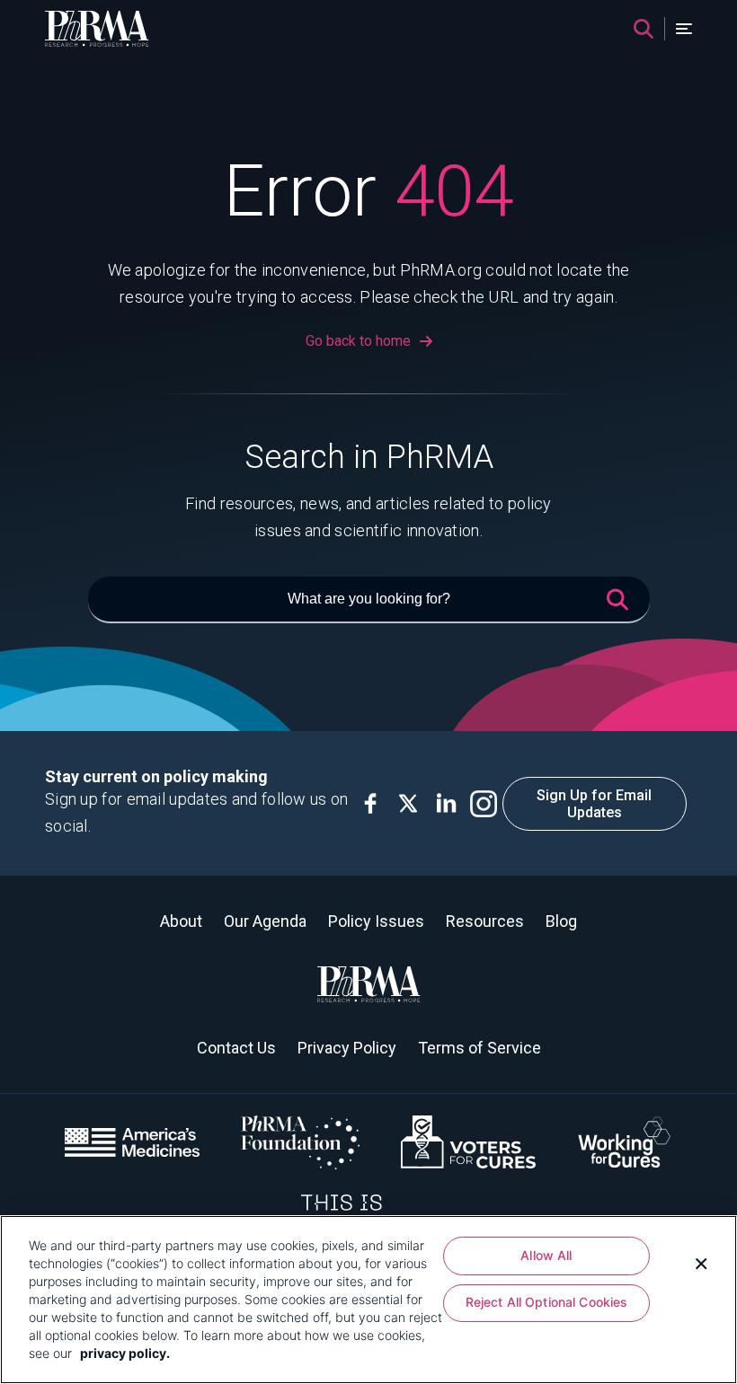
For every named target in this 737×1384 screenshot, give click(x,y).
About (181, 921)
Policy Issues (376, 921)
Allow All (546, 1255)
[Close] (701, 1262)
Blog (561, 921)
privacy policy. (125, 1353)
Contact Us (236, 1047)
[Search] (643, 29)
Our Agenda (265, 921)
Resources (485, 921)
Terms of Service (479, 1047)
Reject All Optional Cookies (547, 1301)
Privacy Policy (346, 1047)
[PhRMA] (97, 28)
